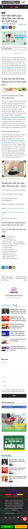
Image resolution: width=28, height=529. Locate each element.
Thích (24, 407)
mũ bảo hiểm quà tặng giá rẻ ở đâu (9, 245)
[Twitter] (6, 27)
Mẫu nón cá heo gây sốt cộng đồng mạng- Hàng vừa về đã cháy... (17, 478)
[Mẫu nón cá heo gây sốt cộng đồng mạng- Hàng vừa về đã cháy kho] (5, 326)
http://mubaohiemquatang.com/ (14, 297)
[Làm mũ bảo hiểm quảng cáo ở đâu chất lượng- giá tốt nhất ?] (5, 348)
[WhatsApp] (13, 27)
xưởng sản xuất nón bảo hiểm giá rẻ (9, 258)
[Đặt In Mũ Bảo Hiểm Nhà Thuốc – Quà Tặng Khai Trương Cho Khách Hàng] (5, 333)
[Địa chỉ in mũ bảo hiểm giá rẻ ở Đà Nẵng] (5, 341)
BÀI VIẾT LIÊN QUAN (6, 305)
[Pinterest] (10, 27)
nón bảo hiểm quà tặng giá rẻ (8, 249)
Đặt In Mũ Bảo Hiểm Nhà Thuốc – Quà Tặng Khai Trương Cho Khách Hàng (17, 333)
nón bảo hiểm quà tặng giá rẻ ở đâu (9, 251)
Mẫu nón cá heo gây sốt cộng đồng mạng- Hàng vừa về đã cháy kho (17, 326)
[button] (2, 7)
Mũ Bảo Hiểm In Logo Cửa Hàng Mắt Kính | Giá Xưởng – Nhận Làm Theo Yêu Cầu (18, 311)
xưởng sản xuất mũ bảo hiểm (8, 253)
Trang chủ (4, 10)
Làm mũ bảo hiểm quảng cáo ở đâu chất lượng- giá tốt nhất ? (18, 348)
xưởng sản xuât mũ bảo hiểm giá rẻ (9, 254)
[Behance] (5, 517)
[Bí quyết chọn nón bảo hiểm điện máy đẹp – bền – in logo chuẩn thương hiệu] (5, 318)
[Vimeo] (18, 517)
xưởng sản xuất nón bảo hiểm (8, 256)
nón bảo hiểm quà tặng (7, 247)
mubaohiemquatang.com (13, 208)
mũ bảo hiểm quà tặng (7, 243)
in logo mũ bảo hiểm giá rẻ (7, 238)
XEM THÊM (14, 305)
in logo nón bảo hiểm (6, 241)
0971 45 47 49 (20, 526)
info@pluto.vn (18, 513)
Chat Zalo (7, 526)
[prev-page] (3, 354)
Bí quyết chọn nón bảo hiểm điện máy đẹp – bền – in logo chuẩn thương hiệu (18, 318)
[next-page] (5, 354)
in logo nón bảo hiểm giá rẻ (18, 241)
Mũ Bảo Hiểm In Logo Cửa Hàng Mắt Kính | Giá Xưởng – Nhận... (17, 461)
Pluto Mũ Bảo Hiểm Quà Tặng (9, 23)
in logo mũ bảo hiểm (10, 236)
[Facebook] (3, 27)
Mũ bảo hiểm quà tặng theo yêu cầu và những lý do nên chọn (7, 278)
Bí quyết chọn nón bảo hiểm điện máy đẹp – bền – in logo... (17, 469)
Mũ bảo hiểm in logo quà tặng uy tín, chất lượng (21, 278)
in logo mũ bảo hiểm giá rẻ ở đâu (9, 240)
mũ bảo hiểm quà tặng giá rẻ (19, 243)
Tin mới (9, 10)
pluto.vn (23, 208)
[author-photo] (14, 293)
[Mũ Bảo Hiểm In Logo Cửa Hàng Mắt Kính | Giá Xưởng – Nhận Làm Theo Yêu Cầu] (5, 311)
